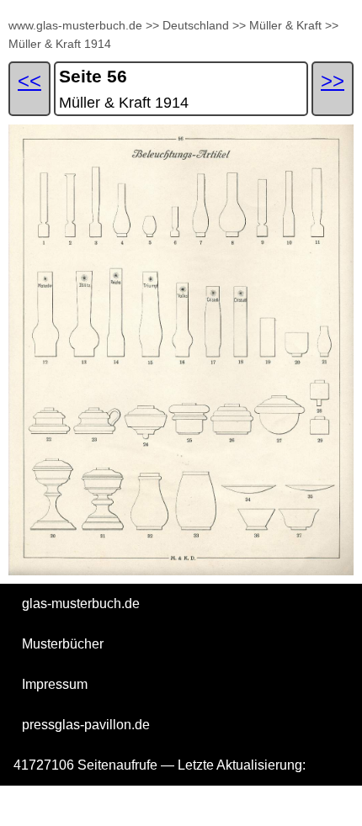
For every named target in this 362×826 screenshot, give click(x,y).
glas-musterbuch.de (81, 603)
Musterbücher (63, 644)
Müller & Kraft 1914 (59, 43)
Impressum (55, 684)
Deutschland (195, 25)
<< (29, 80)
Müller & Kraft (285, 25)
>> (152, 25)
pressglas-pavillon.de (86, 724)
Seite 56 (93, 76)
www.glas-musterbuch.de (75, 25)
